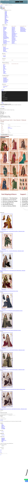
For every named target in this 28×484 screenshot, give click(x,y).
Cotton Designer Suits (22, 28)
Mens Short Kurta (5, 51)
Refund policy (3, 438)
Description (3, 106)
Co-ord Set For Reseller (5, 79)
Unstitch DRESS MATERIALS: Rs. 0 (5, 134)
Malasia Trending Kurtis (5, 37)
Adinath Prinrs (6, 22)
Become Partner (3, 426)
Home (2, 9)
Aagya (5, 16)
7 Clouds (6, 14)
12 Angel (6, 12)
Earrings (4, 67)
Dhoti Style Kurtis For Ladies (6, 41)
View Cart (1, 8)
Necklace (4, 68)
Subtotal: (1, 7)
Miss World (9, 127)
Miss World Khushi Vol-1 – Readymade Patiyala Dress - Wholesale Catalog (12, 369)
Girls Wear (4, 56)
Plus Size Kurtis (5, 34)
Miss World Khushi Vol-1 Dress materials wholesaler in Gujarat (10, 330)
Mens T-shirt (4, 49)
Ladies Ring (4, 71)
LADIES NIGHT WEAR (5, 85)
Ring (3, 65)
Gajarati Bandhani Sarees (14, 33)
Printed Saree (13, 29)
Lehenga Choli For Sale (5, 80)
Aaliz (5, 18)
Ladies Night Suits (5, 86)
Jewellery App (4, 73)
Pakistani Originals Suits (23, 30)
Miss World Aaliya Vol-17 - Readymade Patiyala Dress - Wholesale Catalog (12, 231)
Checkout (4, 8)
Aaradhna (6, 19)
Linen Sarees (13, 37)
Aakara (5, 17)
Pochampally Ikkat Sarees (14, 36)
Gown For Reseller (5, 81)
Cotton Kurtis (4, 28)
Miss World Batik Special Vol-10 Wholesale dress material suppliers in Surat (12, 389)
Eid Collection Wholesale (23, 31)
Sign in (6, 3)
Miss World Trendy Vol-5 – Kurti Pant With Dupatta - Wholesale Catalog (12, 250)
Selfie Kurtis (4, 29)
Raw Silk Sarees (13, 38)
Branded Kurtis (5, 42)
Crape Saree (13, 42)
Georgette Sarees (13, 39)
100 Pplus (6, 11)
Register (8, 3)
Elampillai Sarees (13, 34)
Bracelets (4, 64)
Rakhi (4, 70)
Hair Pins (4, 72)
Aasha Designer (6, 20)
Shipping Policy (3, 439)
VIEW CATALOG (4, 249)
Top (3, 39)
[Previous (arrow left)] (0, 411)
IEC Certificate (3, 428)
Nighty (4, 87)
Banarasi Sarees (13, 28)
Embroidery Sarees (14, 31)
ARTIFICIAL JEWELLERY (6, 63)
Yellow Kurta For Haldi (5, 48)
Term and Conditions (4, 440)
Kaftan (4, 30)
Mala (3, 69)
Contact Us (4, 3)
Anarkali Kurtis (5, 38)
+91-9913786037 (2, 0)
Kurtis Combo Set (5, 36)
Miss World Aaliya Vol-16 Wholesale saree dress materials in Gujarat (11, 310)
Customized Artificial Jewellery (14, 63)
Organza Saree (13, 41)
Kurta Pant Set (4, 32)
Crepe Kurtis (4, 33)
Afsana (5, 23)
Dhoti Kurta (4, 50)
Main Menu (3, 89)
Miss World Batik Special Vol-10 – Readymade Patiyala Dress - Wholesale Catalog (13, 408)
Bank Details (3, 427)
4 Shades (6, 13)
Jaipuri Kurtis (4, 31)
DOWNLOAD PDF (3, 137)
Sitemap (2, 441)
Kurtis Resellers (5, 78)
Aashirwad (6, 21)
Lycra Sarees (13, 32)
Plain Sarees (13, 30)
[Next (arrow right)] (1, 411)
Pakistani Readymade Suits (23, 29)
